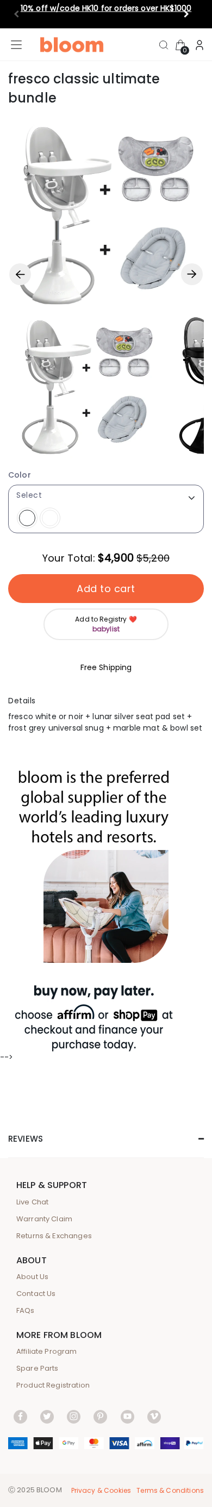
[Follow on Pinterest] (100, 1416)
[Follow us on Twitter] (47, 1416)
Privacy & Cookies (101, 1490)
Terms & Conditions (170, 1490)
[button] (191, 14)
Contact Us (36, 1293)
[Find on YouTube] (127, 1416)
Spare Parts (37, 1368)
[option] (87, 386)
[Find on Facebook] (20, 1416)
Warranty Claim (44, 1219)
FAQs (25, 1310)
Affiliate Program (46, 1351)
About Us (32, 1276)
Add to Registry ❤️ (106, 624)
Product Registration (53, 1385)
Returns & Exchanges (54, 1236)
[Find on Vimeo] (154, 1416)
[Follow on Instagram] (73, 1416)
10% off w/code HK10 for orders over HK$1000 (106, 8)
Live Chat (32, 1202)
